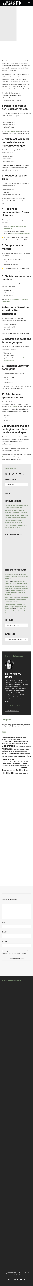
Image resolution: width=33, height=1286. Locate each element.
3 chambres (5, 737)
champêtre (16, 739)
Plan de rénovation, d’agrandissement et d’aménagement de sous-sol (13, 879)
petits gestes (13, 406)
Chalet (10, 739)
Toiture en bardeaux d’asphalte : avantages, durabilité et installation (16, 511)
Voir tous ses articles (12, 710)
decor (4, 743)
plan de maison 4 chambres (21, 759)
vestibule (25, 773)
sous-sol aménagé (10, 765)
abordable (11, 737)
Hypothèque (16, 749)
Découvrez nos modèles (9, 457)
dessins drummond (17, 743)
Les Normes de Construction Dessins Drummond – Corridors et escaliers (15, 592)
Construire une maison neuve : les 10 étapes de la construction (16, 526)
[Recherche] (16, 484)
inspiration (25, 749)
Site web (4, 941)
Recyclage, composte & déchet (16, 725)
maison (5, 751)
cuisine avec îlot (24, 741)
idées (20, 749)
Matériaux (8, 725)
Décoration (8, 745)
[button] (29, 3)
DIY (22, 743)
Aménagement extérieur (6, 724)
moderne (23, 751)
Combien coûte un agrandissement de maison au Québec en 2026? (16, 506)
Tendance (23, 767)
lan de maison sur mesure (12, 131)
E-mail (4, 932)
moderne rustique (8, 753)
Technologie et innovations (15, 726)
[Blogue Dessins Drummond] (12, 3)
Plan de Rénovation (15, 762)
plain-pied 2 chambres (7, 756)
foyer (4, 748)
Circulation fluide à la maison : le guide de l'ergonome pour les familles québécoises (16, 606)
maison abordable (14, 751)
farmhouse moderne (26, 746)
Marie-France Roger (11, 574)
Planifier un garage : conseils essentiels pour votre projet (13, 521)
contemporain (8, 741)
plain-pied (27, 753)
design (11, 743)
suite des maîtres (21, 765)
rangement (24, 762)
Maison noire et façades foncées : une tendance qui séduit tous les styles (16, 516)
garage (10, 749)
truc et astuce (18, 773)
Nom (3, 922)
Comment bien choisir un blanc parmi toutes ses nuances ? (16, 576)
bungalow (17, 737)
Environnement (15, 724)
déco (25, 743)
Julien (7, 581)
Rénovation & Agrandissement (14, 764)
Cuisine (17, 741)
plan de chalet (20, 756)
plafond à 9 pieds (19, 753)
